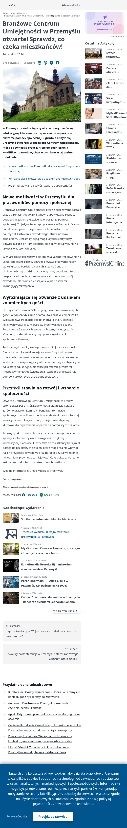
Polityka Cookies (17, 816)
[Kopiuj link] (40, 63)
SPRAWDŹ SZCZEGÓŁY (104, 30)
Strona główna (9, 13)
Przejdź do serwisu (53, 816)
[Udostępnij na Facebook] (57, 63)
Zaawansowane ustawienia (73, 803)
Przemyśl (14, 185)
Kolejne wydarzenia (63, 610)
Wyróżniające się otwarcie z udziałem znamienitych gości (44, 178)
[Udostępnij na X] (51, 63)
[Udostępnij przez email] (45, 63)
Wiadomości (22, 13)
